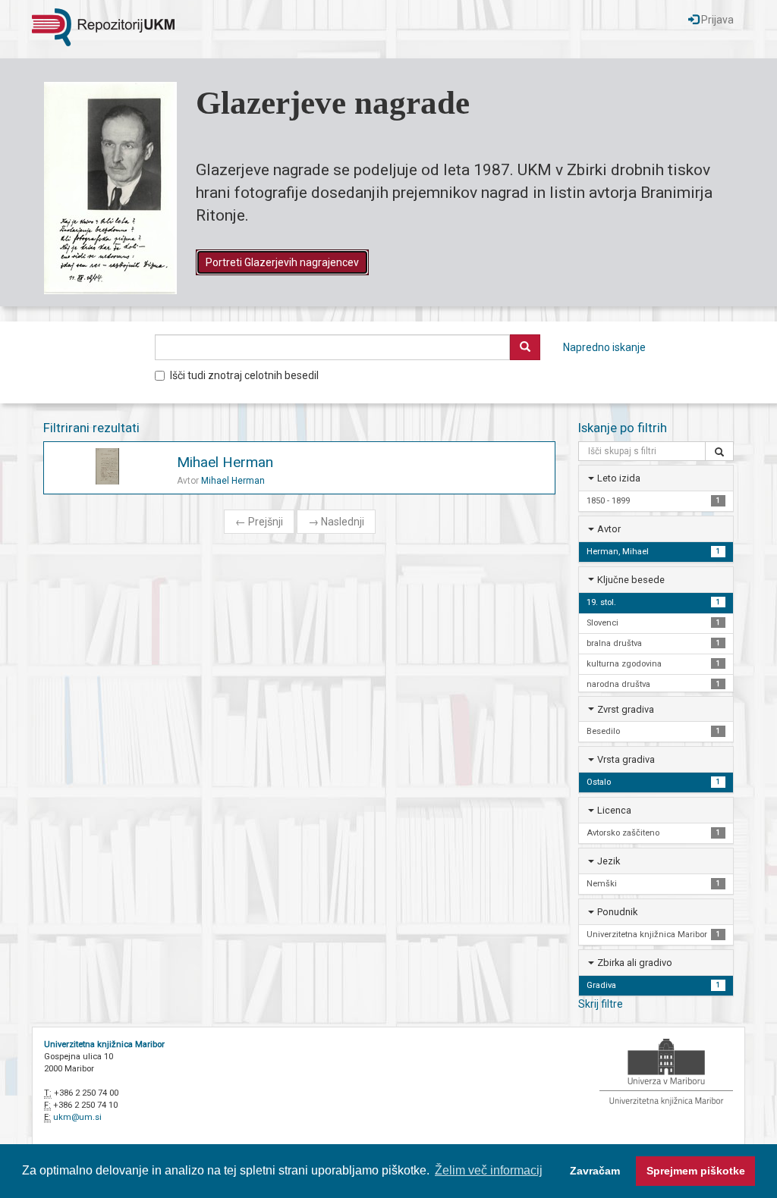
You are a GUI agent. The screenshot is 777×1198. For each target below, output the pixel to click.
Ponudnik (617, 911)
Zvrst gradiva (625, 709)
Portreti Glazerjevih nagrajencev (282, 262)
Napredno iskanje (604, 347)
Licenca (614, 810)
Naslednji (336, 522)
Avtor (609, 529)
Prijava (716, 20)
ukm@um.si (77, 1117)
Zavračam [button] (595, 1171)
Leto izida (618, 478)
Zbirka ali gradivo (634, 962)
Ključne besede (631, 579)
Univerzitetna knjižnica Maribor (104, 1044)
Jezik (608, 861)
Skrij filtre (600, 1004)
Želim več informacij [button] (489, 1170)
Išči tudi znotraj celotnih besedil (244, 375)
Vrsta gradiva (626, 759)
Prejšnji (259, 522)
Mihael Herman (225, 462)
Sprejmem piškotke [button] (695, 1171)
